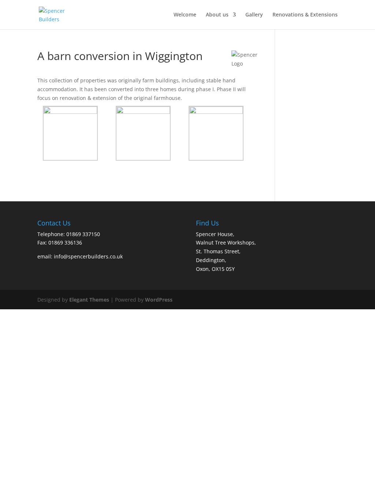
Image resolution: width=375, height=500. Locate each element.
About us (217, 15)
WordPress (158, 299)
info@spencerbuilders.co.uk (88, 256)
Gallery (254, 15)
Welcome (185, 15)
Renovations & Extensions (305, 15)
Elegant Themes (89, 299)
